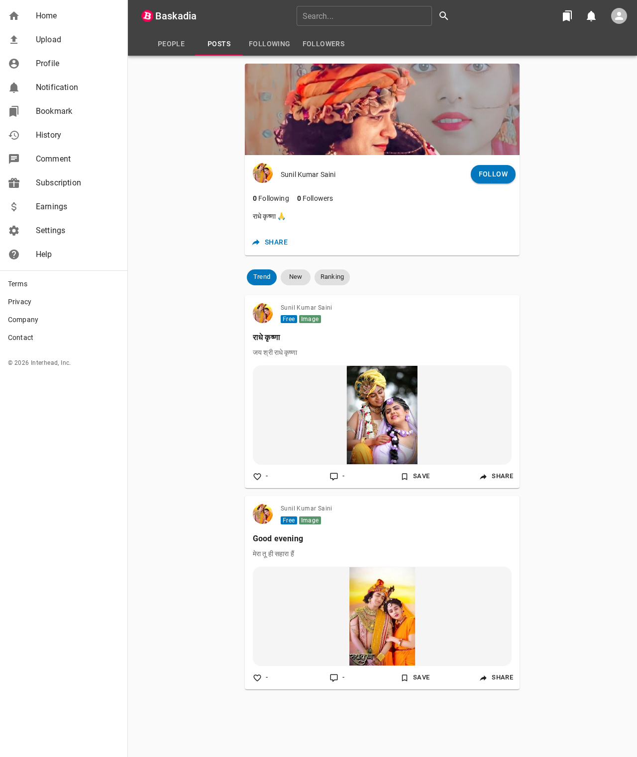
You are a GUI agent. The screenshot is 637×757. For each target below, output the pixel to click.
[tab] (171, 44)
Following (271, 198)
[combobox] (376, 16)
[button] (63, 16)
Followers (315, 198)
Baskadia (176, 16)
